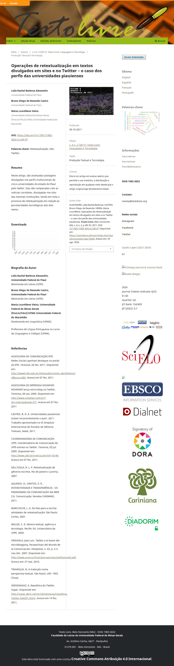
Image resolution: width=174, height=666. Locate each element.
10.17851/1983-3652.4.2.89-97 (84, 228)
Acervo (24, 51)
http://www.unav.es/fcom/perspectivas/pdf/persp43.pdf (43, 557)
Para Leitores (128, 156)
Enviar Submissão (134, 57)
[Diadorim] (141, 531)
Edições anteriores (51, 40)
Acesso (13, 3)
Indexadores (74, 40)
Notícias (91, 40)
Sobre (9, 40)
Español (126, 82)
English (126, 77)
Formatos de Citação (82, 248)
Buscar (161, 40)
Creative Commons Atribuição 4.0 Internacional (111, 658)
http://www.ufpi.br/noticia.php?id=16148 (34, 455)
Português (128, 92)
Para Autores (128, 161)
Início (14, 51)
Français (127, 87)
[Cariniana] (142, 505)
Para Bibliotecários (131, 166)
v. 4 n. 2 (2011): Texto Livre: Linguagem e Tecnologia (58, 51)
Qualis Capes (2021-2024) (136, 247)
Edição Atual (28, 40)
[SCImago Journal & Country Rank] (142, 267)
